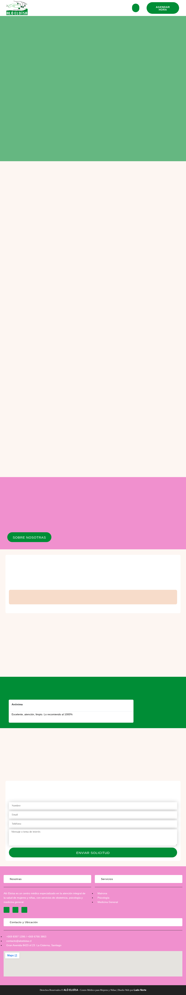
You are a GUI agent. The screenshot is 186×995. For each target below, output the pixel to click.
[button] (163, 8)
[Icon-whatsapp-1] (24, 910)
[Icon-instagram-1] (6, 910)
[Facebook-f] (15, 910)
